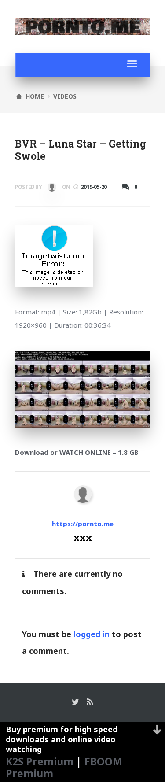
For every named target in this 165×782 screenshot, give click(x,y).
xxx (51, 188)
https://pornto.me (83, 523)
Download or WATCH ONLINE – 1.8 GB (76, 452)
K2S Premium (39, 761)
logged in (91, 634)
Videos (65, 96)
